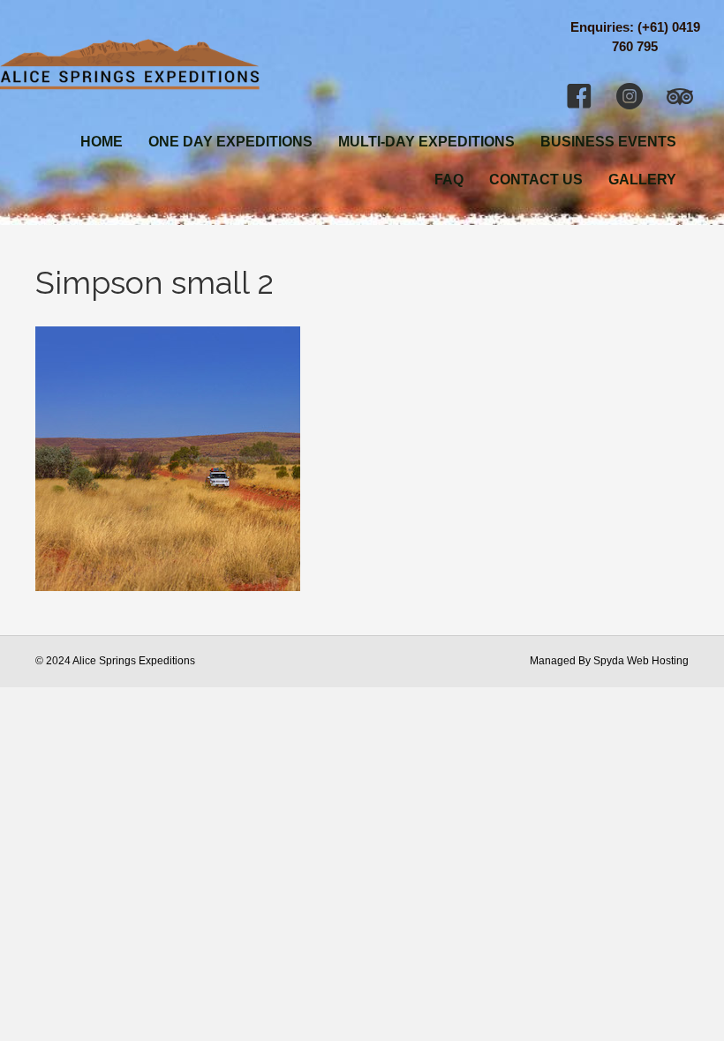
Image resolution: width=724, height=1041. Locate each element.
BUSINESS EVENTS (608, 141)
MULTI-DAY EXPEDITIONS (426, 141)
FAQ (449, 179)
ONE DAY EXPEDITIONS (230, 141)
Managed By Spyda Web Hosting (609, 661)
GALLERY (642, 179)
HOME (101, 141)
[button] (579, 96)
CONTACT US (536, 179)
